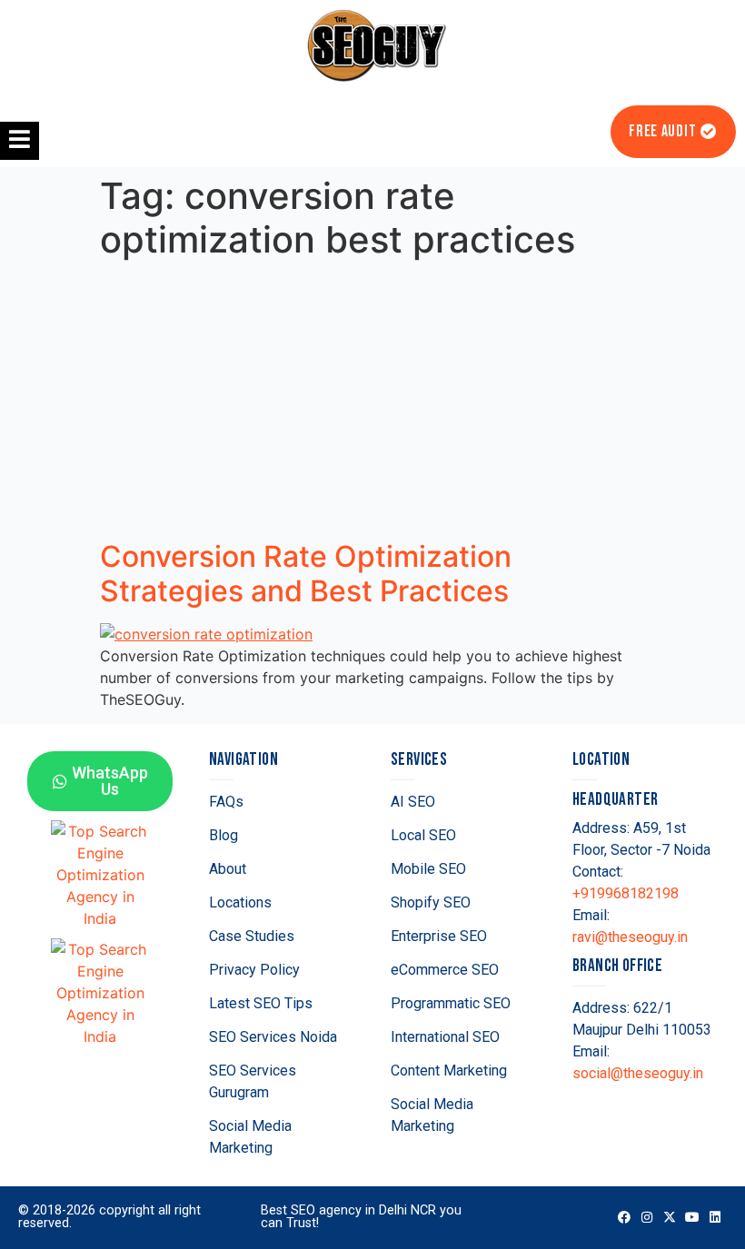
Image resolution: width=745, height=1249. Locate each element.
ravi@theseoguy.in (630, 937)
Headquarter (615, 799)
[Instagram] (646, 1217)
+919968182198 (625, 893)
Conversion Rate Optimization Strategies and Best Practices (306, 574)
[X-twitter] (669, 1217)
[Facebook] (623, 1217)
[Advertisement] (372, 403)
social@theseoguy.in (637, 1073)
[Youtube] (692, 1217)
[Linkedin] (715, 1217)
